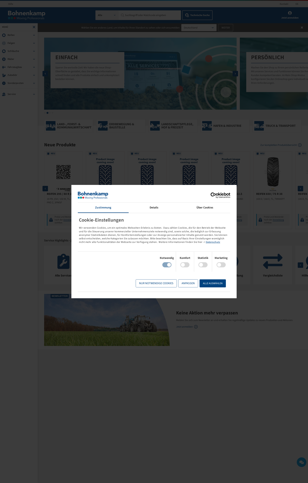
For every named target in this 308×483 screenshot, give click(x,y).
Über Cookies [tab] (205, 208)
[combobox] (107, 15)
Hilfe (10, 4)
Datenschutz (213, 242)
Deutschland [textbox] (190, 27)
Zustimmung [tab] (103, 208)
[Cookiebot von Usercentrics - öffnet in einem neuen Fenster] (216, 195)
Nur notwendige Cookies (156, 283)
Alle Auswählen (212, 283)
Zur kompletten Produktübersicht (278, 145)
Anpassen (188, 283)
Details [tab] (154, 208)
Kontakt (284, 4)
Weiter (226, 27)
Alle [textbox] (100, 15)
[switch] (184, 264)
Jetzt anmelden (184, 327)
